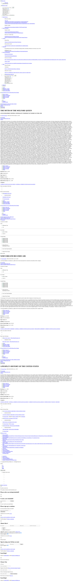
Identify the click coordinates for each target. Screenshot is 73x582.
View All (6, 20)
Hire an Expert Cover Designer (41, 59)
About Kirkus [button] (5, 446)
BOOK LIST (5, 92)
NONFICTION (5, 102)
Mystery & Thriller (17, 32)
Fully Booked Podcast (23, 37)
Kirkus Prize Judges (20, 439)
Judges (27, 45)
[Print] (4, 98)
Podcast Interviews (6, 13)
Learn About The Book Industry (46, 443)
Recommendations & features (20, 63)
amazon (1, 105)
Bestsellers (6, 27)
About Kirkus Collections (15, 68)
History (26, 22)
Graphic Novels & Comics (19, 23)
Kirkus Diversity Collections (7, 445)
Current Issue (7, 51)
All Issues (15, 51)
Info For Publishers (20, 447)
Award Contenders (16, 45)
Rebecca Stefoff (15, 416)
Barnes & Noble (9, 218)
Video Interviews (17, 37)
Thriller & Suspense (14, 21)
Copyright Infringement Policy (8, 451)
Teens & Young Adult (27, 23)
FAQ (12, 447)
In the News (12, 37)
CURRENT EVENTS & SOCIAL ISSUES (7, 184)
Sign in (2, 531)
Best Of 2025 (19, 27)
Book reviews (5, 8)
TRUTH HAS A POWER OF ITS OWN (10, 422)
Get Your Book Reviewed (20, 59)
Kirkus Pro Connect (15, 445)
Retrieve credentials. (10, 550)
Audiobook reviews (6, 9)
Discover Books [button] (5, 434)
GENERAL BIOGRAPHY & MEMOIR (7, 328)
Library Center (7, 61)
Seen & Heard (16, 36)
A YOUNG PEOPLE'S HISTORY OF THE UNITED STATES (13, 414)
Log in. (10, 513)
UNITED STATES (47, 401)
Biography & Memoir (21, 22)
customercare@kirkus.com (16, 555)
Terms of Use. (17, 531)
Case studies (13, 63)
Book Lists (8, 437)
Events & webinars (28, 63)
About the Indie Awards (9, 45)
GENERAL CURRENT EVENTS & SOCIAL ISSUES (25, 184)
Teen (14, 31)
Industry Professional (6, 529)
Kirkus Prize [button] (5, 438)
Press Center (15, 447)
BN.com (14, 218)
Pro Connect (5, 14)
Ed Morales (23, 416)
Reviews (4, 101)
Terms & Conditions (6, 450)
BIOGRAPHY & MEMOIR (39, 328)
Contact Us (4, 456)
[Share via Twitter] (6, 96)
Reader (4, 527)
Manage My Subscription (14, 441)
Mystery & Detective (21, 21)
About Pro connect (19, 72)
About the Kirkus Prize (15, 42)
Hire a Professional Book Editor (8, 443)
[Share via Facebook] (6, 95)
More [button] (3, 64)
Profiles (6, 36)
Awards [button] (4, 38)
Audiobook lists (14, 27)
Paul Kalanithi (4, 258)
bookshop (5, 218)
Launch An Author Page (26, 72)
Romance (26, 21)
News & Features (6, 10)
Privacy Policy (5, 449)
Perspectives (9, 36)
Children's (33, 23)
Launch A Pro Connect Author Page (60, 59)
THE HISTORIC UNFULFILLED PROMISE (11, 429)
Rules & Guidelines (22, 45)
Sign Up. (11, 575)
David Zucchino (4, 115)
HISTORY (58, 401)
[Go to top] (2, 470)
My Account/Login (22, 445)
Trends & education (8, 63)
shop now (2, 104)
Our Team (6, 447)
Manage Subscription (20, 51)
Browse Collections (8, 68)
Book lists (10, 27)
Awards (12, 36)
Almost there (3, 511)
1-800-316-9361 (6, 555)
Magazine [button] (4, 46)
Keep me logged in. (3, 545)
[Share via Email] (6, 97)
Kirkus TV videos (32, 437)
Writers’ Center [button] (5, 442)
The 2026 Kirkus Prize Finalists (13, 92)
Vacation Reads (24, 27)
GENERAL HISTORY (4, 401)
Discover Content (8, 72)
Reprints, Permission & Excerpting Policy (6, 453)
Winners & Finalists (8, 42)
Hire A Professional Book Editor (10, 59)
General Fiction (7, 31)
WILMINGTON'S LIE (6, 197)
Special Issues (11, 51)
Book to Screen (7, 37)
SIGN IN (6, 2)
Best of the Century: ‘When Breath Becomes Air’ (11, 341)
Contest (9, 447)
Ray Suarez (12, 423)
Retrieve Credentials (14, 573)
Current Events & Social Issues (10, 23)
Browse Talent (13, 72)
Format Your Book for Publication (30, 59)
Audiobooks (7, 21)
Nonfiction (15, 22)
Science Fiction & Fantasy (9, 22)
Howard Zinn (3, 369)
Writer (4, 528)
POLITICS (53, 401)
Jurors (20, 42)
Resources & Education (9, 54)
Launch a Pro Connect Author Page (35, 443)
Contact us (4, 448)
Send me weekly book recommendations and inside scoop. (10, 532)
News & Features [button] (5, 28)
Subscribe (26, 51)
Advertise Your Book (50, 59)
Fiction (10, 21)
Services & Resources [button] (6, 52)
